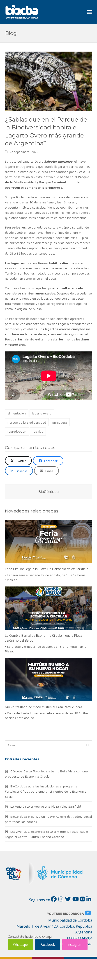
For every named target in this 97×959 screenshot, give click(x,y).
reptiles (37, 431)
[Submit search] (87, 745)
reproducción (16, 431)
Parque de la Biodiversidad (26, 422)
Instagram (74, 944)
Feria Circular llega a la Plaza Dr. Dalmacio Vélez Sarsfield (46, 569)
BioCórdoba (48, 491)
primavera (59, 422)
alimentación (16, 413)
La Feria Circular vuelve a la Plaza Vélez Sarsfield (45, 806)
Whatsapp (20, 944)
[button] (89, 12)
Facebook (47, 944)
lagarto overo (41, 413)
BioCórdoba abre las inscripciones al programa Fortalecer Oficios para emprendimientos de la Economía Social (45, 791)
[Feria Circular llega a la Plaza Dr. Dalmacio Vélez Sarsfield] (48, 541)
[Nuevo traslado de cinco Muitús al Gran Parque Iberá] (48, 680)
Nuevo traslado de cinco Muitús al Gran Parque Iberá (43, 707)
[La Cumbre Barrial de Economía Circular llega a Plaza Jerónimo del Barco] (48, 608)
